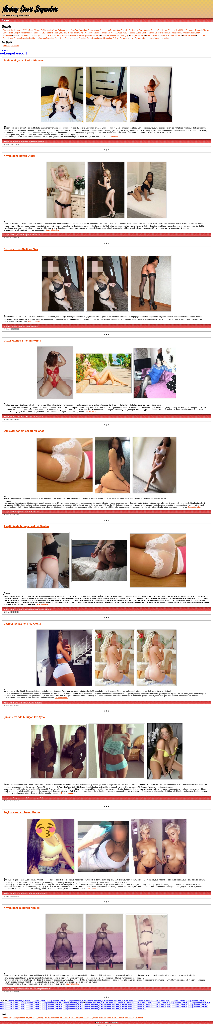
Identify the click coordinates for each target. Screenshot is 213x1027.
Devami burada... (112, 137)
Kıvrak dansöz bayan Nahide (22, 907)
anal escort (26, 326)
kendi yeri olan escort (38, 141)
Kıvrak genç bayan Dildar (19, 155)
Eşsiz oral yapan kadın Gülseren (24, 60)
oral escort (34, 326)
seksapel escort (9, 141)
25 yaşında (18, 416)
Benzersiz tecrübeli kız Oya (21, 249)
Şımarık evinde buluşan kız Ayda (24, 716)
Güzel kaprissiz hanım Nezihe (22, 340)
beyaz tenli (18, 141)
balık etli (37, 235)
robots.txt (107, 1023)
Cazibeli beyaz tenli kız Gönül (22, 623)
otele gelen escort (28, 235)
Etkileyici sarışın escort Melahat (24, 430)
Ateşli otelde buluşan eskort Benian (26, 526)
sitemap (115, 1023)
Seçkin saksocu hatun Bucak (22, 812)
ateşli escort (26, 141)
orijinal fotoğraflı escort (30, 609)
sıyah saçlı (18, 609)
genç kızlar (7, 326)
